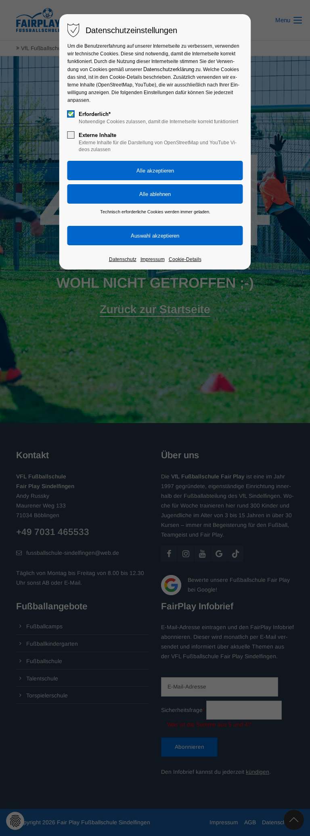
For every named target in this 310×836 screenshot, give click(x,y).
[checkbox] (71, 114)
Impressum (152, 259)
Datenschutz (122, 259)
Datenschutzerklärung (168, 69)
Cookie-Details (185, 259)
